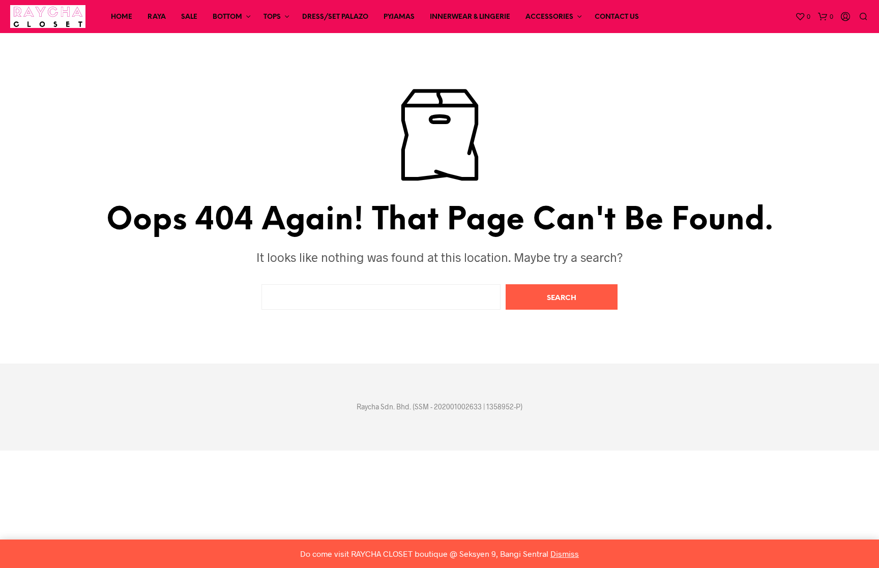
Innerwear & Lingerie (470, 17)
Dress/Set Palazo (335, 17)
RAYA (157, 17)
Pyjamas (399, 17)
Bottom (227, 17)
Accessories (549, 17)
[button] (802, 17)
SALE (189, 17)
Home (121, 17)
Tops (272, 17)
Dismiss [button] (564, 553)
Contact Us (617, 17)
